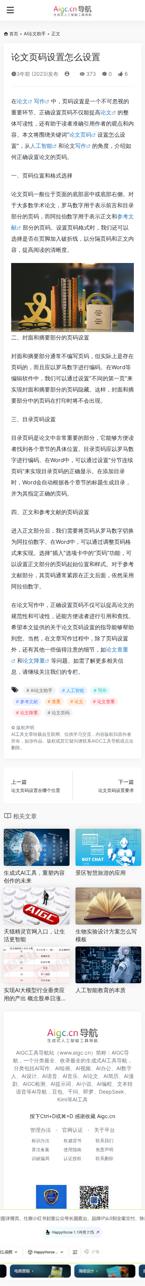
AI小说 (83, 1084)
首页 (13, 33)
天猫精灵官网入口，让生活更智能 (34, 935)
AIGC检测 (34, 1084)
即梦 (88, 1091)
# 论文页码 (59, 712)
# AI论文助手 (39, 690)
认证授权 (72, 1158)
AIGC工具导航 (105, 741)
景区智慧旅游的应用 (100, 872)
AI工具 (17, 734)
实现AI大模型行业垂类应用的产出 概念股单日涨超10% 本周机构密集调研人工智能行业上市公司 (36, 994)
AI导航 (39, 1091)
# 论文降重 (27, 712)
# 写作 (100, 690)
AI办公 (103, 1068)
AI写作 (42, 1068)
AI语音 (49, 1076)
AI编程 (104, 1084)
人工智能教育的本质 (100, 990)
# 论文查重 (104, 701)
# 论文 (76, 701)
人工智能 (41, 145)
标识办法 (40, 1140)
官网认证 (72, 1130)
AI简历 (111, 1076)
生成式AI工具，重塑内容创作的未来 (34, 876)
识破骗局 (40, 1158)
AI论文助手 (35, 33)
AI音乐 (70, 1076)
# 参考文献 (27, 701)
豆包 (57, 1091)
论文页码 (80, 134)
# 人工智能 (73, 690)
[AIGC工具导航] (72, 10)
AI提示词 (61, 1084)
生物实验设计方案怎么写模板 (106, 935)
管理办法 (40, 1130)
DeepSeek (111, 1091)
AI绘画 (62, 1068)
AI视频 (83, 1068)
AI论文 (90, 1076)
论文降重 (34, 660)
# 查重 (54, 701)
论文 (22, 101)
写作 (39, 101)
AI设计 (29, 1076)
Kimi (62, 1099)
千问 (73, 1091)
